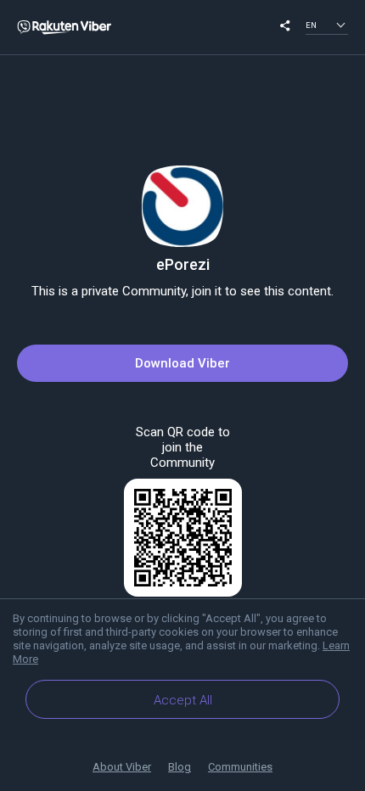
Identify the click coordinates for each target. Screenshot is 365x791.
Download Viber (182, 363)
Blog (179, 766)
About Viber (122, 766)
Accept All (183, 700)
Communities (240, 766)
